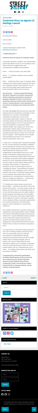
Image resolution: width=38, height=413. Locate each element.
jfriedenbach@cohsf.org (10, 49)
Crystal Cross (30, 404)
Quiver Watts (9, 26)
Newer (33, 278)
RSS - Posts (7, 344)
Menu (5, 409)
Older (5, 278)
